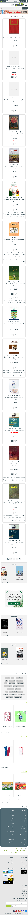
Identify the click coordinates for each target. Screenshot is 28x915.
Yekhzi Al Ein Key (20, 726)
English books (14, 853)
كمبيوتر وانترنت (10, 826)
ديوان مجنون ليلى (13, 694)
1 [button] (18, 730)
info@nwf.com (23, 894)
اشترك (8, 906)
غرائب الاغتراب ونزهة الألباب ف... (14, 428)
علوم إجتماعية (11, 837)
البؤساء (12, 678)
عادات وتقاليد (11, 839)
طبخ (25, 818)
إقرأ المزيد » (22, 261)
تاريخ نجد (14, 237)
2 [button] (16, 730)
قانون (25, 845)
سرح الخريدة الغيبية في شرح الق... (14, 197)
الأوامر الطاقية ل (4, 659)
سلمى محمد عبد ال (19, 579)
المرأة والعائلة (23, 829)
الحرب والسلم (12, 681)
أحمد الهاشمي (4, 632)
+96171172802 (23, 892)
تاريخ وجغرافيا (23, 821)
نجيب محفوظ (11, 689)
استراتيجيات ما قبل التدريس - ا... (14, 98)
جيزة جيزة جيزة (20, 683)
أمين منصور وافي (19, 632)
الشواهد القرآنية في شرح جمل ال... (14, 355)
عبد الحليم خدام (19, 681)
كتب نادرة (13, 851)
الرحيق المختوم (9, 697)
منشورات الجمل (12, 683)
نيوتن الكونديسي (4, 661)
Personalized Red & (7, 761)
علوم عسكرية (23, 842)
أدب (25, 824)
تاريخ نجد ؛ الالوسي (14, 164)
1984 (6, 683)
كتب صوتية (14, 849)
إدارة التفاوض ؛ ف (19, 578)
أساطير (12, 824)
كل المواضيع (23, 810)
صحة (12, 818)
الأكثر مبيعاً (19, 851)
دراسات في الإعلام (20, 631)
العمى (7, 692)
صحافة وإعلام (23, 826)
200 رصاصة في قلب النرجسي (16, 692)
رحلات (25, 839)
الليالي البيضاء (21, 694)
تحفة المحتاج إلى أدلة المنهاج (14, 322)
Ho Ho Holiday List (20, 761)
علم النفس (11, 842)
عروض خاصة (8, 849)
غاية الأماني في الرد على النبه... (14, 282)
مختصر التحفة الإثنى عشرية (14, 500)
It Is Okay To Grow (7, 726)
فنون (25, 813)
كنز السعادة (14, 35)
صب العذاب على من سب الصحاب (14, 66)
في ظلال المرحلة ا (4, 578)
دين (25, 831)
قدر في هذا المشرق (19, 659)
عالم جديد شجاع (18, 697)
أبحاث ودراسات (6, 851)
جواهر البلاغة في (5, 631)
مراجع (12, 829)
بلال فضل (8, 678)
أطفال (12, 816)
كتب (25, 849)
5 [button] (9, 730)
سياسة (12, 834)
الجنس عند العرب (8, 686)
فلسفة (25, 837)
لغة (13, 810)
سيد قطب (6, 694)
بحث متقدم (20, 849)
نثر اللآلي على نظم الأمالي (14, 395)
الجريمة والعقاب (19, 678)
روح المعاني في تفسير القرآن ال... (14, 131)
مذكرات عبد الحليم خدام (18, 686)
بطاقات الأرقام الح (7, 796)
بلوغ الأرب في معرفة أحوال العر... (14, 462)
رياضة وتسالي (23, 834)
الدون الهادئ (17, 689)
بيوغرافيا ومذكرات (10, 813)
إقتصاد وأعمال (23, 816)
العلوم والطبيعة (10, 831)
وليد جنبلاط (19, 661)
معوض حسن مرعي (3, 579)
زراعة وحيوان (11, 821)
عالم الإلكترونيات (21, 796)
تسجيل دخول (23, 1)
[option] (20, 716)
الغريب (6, 681)
